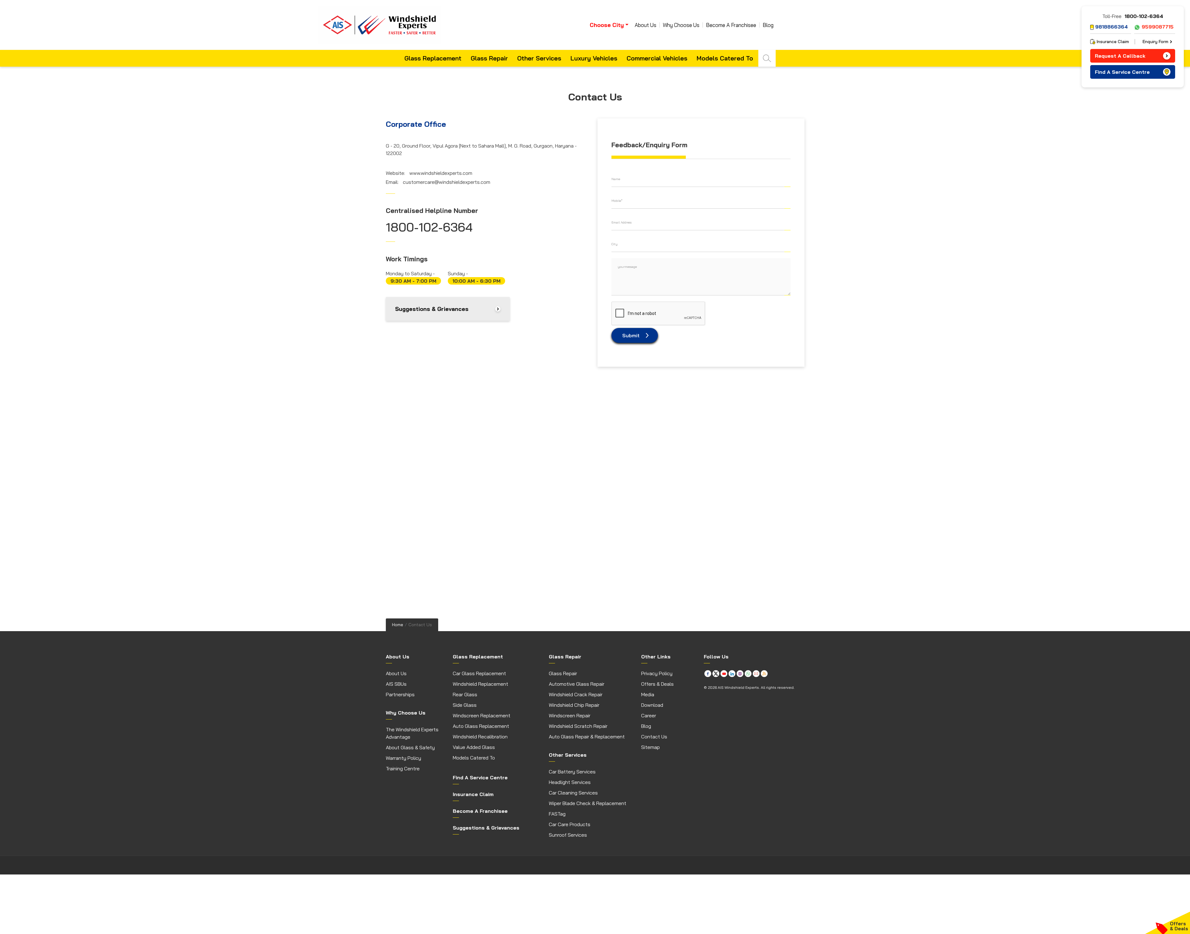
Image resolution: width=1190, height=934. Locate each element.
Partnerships (400, 694)
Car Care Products (569, 824)
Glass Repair (489, 58)
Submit (631, 335)
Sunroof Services (568, 835)
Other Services (539, 58)
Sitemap (650, 747)
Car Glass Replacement (479, 673)
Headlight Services (570, 782)
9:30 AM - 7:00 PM (413, 281)
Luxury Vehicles (594, 58)
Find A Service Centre (1122, 72)
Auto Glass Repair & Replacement (587, 736)
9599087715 (1158, 27)
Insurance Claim (1113, 41)
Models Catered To (725, 58)
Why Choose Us (681, 25)
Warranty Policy (403, 758)
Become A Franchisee (731, 25)
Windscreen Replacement (481, 715)
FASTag (557, 814)
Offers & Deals (657, 684)
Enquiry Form (1155, 41)
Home (397, 624)
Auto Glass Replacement (481, 726)
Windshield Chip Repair (574, 705)
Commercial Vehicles (657, 58)
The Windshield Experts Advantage (412, 733)
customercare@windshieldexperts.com (446, 182)
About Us (645, 25)
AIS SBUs (396, 684)
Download (652, 705)
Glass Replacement (432, 58)
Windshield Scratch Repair (578, 726)
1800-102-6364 (1144, 16)
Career (648, 715)
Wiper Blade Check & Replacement (587, 803)
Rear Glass (465, 694)
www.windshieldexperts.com (440, 173)
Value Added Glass (474, 747)
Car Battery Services (572, 771)
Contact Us (654, 736)
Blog (768, 25)
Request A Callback (1120, 56)
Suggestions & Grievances (432, 308)
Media (647, 694)
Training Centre (403, 768)
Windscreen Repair (569, 715)
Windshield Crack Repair (575, 694)
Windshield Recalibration (480, 736)
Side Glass (465, 705)
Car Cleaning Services (573, 793)
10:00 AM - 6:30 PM (476, 281)
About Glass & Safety (410, 747)
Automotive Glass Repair (576, 684)
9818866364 (1111, 27)
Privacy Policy (656, 673)
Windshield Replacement (480, 684)
